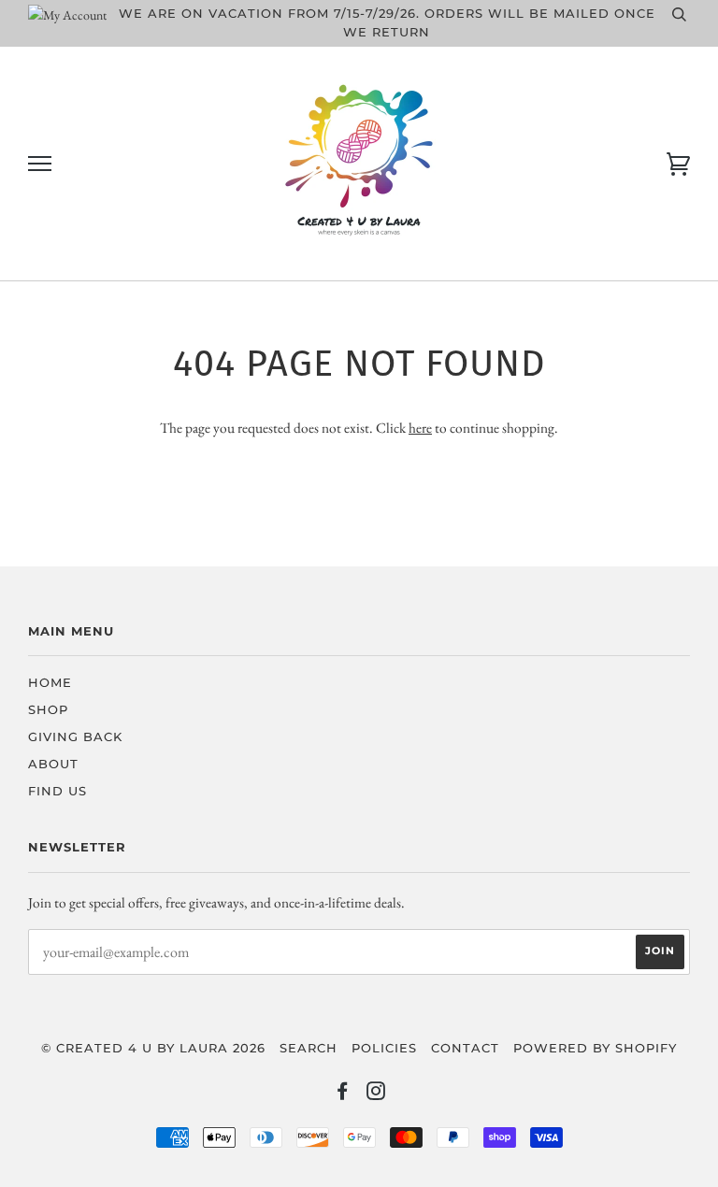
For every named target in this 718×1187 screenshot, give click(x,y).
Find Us (57, 791)
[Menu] (39, 164)
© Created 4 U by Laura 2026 (153, 1048)
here (420, 427)
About (53, 764)
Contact (465, 1048)
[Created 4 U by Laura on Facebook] (342, 1094)
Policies (384, 1048)
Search (308, 1048)
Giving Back (75, 737)
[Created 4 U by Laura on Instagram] (376, 1094)
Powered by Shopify (595, 1048)
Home (50, 683)
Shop (48, 710)
